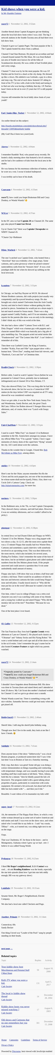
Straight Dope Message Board (14, 3)
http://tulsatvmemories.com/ (12, 485)
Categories (13, 1040)
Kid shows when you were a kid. (23, 9)
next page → (7, 948)
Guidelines (25, 1040)
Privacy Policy (7, 1045)
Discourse (16, 1051)
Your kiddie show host (12, 966)
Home (4, 1040)
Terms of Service (40, 1040)
